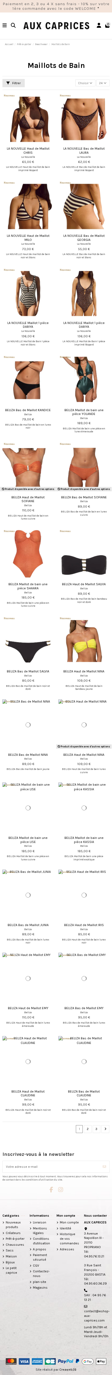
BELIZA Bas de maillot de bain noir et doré (28, 687)
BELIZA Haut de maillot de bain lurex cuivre (84, 770)
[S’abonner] (104, 1166)
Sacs (10, 1250)
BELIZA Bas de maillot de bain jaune (28, 768)
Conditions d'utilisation (41, 1241)
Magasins (40, 1287)
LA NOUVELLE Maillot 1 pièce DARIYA (28, 325)
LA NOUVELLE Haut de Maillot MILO (28, 237)
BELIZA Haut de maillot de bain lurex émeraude (28, 1024)
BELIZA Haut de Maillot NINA (83, 671)
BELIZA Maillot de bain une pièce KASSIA (84, 840)
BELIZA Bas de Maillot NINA (28, 755)
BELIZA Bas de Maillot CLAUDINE (84, 1093)
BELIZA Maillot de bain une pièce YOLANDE (84, 412)
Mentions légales (40, 1230)
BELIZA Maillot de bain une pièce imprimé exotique (83, 858)
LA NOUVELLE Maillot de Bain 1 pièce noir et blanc (28, 343)
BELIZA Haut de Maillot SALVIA (84, 584)
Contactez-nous (41, 1273)
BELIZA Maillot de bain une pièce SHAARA (28, 586)
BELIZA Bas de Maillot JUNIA (28, 925)
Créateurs (13, 1233)
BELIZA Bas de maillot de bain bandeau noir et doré (84, 600)
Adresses (67, 1249)
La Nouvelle (28, 156)
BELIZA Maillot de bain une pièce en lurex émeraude (84, 430)
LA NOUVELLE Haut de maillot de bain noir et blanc (28, 256)
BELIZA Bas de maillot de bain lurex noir (28, 941)
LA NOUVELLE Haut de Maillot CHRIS (28, 150)
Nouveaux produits (13, 1224)
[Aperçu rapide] (34, 143)
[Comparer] (27, 143)
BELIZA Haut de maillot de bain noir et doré (28, 1111)
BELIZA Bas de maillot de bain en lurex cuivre (84, 513)
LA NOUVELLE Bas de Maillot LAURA (84, 150)
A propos (39, 1249)
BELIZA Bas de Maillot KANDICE (28, 410)
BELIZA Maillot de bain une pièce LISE (28, 840)
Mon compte (69, 1222)
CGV (36, 1265)
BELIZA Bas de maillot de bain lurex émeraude (84, 1024)
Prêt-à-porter (15, 1239)
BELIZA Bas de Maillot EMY (84, 1008)
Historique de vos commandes (69, 1238)
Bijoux (10, 1262)
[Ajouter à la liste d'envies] (21, 143)
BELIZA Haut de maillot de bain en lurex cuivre (28, 517)
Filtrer (16, 83)
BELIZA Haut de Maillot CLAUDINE (28, 1093)
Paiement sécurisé (40, 1257)
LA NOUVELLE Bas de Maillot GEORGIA (84, 237)
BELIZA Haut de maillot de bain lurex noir (84, 941)
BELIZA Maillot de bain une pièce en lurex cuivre (28, 604)
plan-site (39, 1282)
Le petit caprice (11, 1270)
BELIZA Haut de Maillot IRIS (84, 925)
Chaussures (15, 1245)
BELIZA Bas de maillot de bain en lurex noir (28, 426)
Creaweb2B (67, 1369)
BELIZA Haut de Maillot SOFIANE (28, 499)
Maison (11, 1256)
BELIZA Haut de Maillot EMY (28, 1008)
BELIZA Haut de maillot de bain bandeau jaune (84, 687)
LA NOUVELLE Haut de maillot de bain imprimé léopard (28, 168)
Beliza (28, 414)
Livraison (39, 1222)
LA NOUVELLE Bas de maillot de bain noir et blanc (84, 256)
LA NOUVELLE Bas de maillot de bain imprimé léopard (84, 168)
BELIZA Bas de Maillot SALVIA (28, 671)
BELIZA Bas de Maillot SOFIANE (84, 497)
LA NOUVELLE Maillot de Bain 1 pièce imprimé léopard (84, 343)
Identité (65, 1228)
